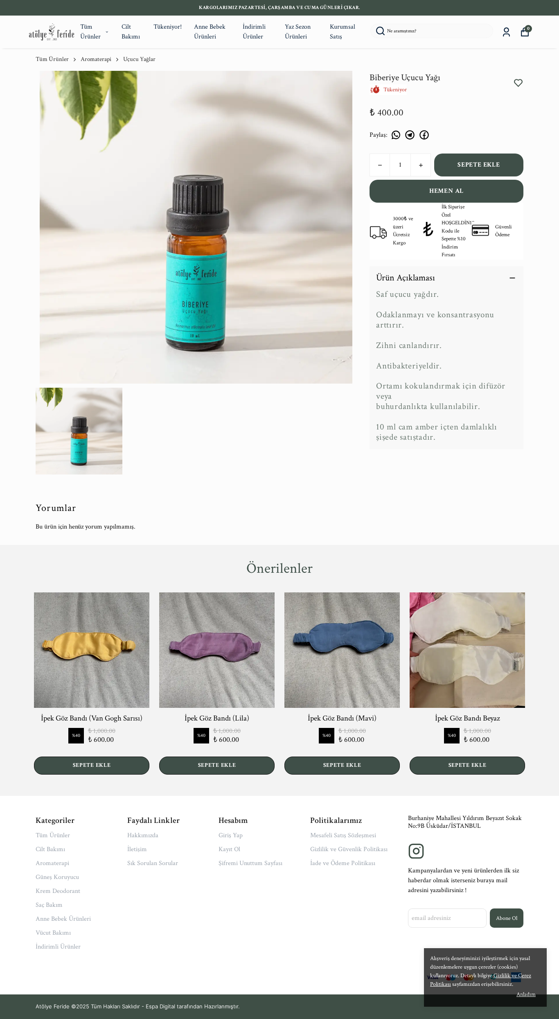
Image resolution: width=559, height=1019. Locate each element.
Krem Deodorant (58, 891)
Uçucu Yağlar (139, 59)
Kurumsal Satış (342, 32)
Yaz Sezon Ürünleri (298, 32)
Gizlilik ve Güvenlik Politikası (349, 849)
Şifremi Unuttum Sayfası (250, 863)
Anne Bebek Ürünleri (209, 32)
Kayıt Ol (229, 849)
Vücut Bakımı (53, 933)
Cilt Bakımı (131, 32)
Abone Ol (506, 918)
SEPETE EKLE (479, 164)
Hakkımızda (142, 835)
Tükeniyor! (167, 27)
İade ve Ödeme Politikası (342, 863)
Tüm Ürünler (90, 32)
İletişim (137, 849)
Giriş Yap (231, 835)
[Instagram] (416, 851)
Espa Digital (160, 1006)
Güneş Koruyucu (57, 877)
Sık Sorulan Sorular (152, 863)
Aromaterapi (96, 59)
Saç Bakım (49, 905)
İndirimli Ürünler (254, 32)
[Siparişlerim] (506, 32)
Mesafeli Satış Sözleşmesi (343, 835)
